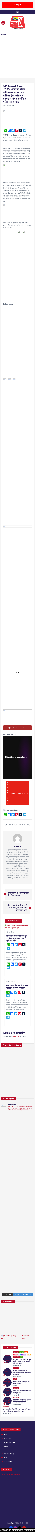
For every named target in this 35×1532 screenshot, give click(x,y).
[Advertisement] (17, 58)
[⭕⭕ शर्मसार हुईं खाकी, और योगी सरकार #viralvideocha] (17, 1144)
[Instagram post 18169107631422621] (17, 1176)
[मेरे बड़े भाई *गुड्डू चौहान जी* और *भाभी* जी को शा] (17, 1273)
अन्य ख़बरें (16, 1352)
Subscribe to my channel (18, 793)
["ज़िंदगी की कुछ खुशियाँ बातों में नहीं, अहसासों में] (17, 1210)
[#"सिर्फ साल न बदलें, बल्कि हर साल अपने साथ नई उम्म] (17, 1200)
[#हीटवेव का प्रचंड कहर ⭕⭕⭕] (17, 1173)
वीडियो (5, 1457)
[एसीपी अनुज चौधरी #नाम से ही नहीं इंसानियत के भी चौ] (17, 1285)
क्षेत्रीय (21, 1352)
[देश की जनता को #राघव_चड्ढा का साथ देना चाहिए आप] (17, 1217)
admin (17, 846)
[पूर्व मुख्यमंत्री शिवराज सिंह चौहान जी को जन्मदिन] (17, 1263)
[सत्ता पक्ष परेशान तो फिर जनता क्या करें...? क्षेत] (17, 1155)
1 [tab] (16, 672)
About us (7, 1438)
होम (21, 1356)
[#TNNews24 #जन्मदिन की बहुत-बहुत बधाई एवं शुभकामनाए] (17, 1136)
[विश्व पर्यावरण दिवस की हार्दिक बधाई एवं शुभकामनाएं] (17, 1128)
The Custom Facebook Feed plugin (26, 1337)
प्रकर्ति (15, 1354)
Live (5, 1450)
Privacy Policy (9, 1454)
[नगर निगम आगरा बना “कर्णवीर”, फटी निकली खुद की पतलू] (17, 1151)
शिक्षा (19, 1354)
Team (6, 1446)
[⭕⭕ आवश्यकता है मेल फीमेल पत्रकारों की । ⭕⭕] (17, 1114)
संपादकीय (24, 1354)
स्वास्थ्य (28, 1354)
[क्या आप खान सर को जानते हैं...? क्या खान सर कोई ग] (17, 1119)
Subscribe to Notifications (10, 1474)
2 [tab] (18, 672)
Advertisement (9, 1442)
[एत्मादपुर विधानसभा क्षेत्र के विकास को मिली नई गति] (17, 1240)
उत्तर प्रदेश (10, 824)
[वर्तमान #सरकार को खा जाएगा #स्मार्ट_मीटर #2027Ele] (17, 1183)
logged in (15, 1036)
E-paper (17, 5)
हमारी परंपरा (16, 1356)
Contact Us (8, 1461)
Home (3, 34)
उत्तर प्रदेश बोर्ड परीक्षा (23, 824)
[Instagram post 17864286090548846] (17, 1189)
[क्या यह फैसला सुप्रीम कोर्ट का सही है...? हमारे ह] (17, 1165)
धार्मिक (25, 1352)
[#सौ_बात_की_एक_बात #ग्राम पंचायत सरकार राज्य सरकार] (17, 1194)
